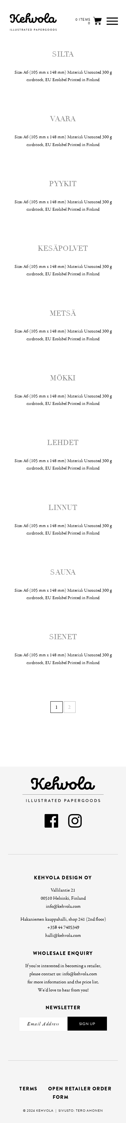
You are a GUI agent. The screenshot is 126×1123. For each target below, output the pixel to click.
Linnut (62, 507)
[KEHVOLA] (22, 22)
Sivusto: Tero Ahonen (80, 1110)
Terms (28, 1088)
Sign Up (87, 1024)
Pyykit (63, 183)
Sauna (63, 572)
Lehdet (63, 442)
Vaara (63, 118)
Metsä (63, 313)
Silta (63, 54)
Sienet (63, 636)
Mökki (63, 378)
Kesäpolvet (63, 248)
